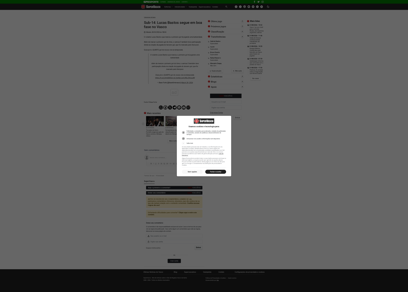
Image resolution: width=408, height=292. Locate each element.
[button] (204, 143)
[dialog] (204, 146)
